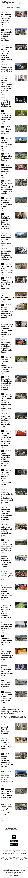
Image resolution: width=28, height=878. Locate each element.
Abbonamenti (5, 850)
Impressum (17, 850)
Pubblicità (11, 851)
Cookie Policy (15, 853)
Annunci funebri (17, 851)
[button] (2, 858)
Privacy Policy (6, 853)
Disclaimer (11, 850)
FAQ (6, 851)
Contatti (23, 850)
